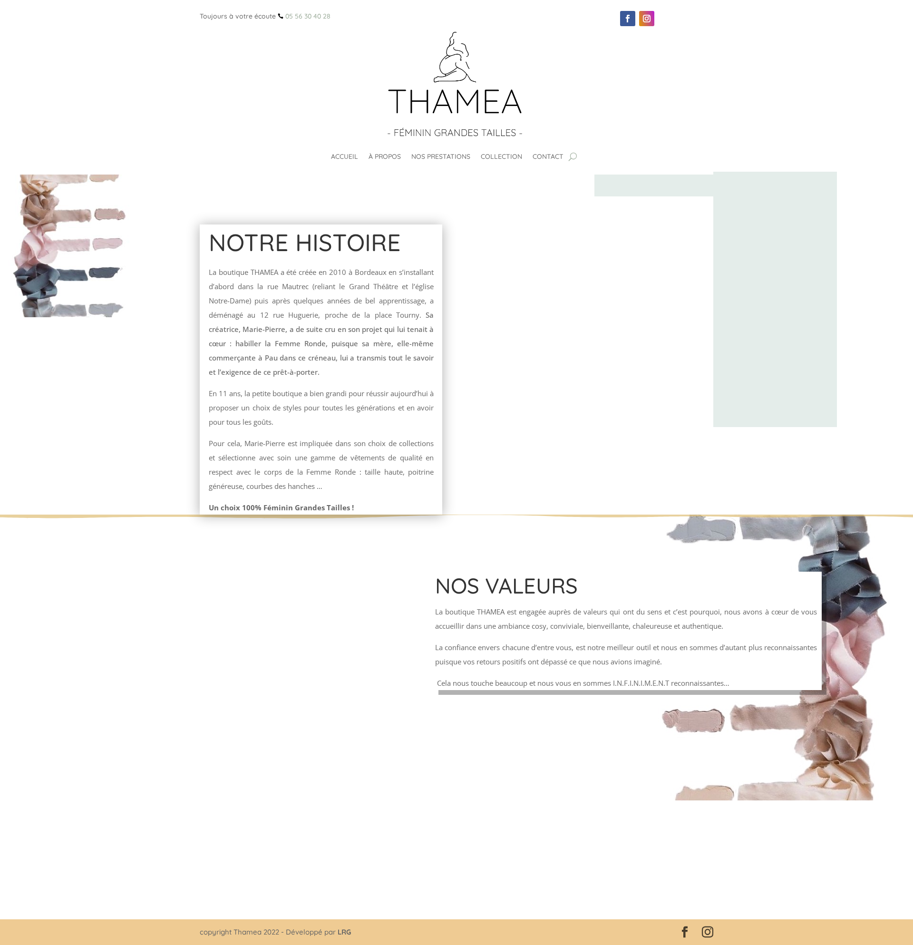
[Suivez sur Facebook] (627, 18)
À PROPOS (385, 156)
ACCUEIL (344, 156)
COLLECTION (501, 156)
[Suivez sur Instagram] (646, 18)
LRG (344, 931)
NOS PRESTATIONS (440, 156)
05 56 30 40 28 (307, 16)
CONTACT (548, 156)
